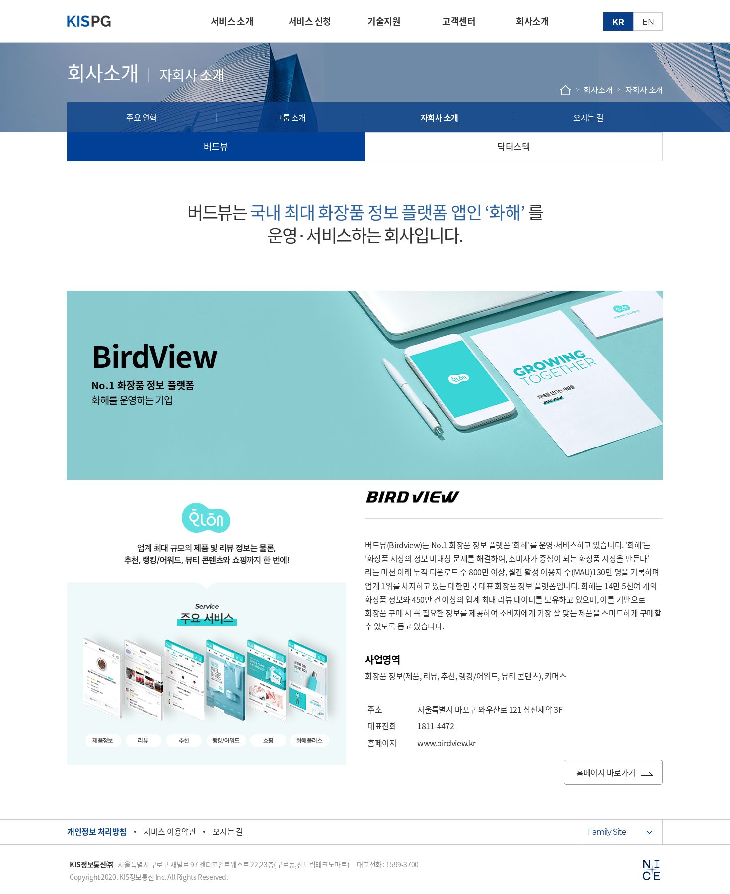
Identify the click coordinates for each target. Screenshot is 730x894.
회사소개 (532, 21)
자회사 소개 (439, 117)
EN (648, 22)
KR (618, 22)
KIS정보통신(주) (98, 21)
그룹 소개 (290, 117)
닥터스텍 (513, 146)
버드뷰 (216, 146)
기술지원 (383, 21)
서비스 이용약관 (170, 831)
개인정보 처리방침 (97, 831)
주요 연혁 (141, 117)
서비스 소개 (232, 21)
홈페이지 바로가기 (606, 772)
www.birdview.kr (446, 743)
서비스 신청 (310, 21)
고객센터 (458, 21)
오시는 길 (588, 117)
